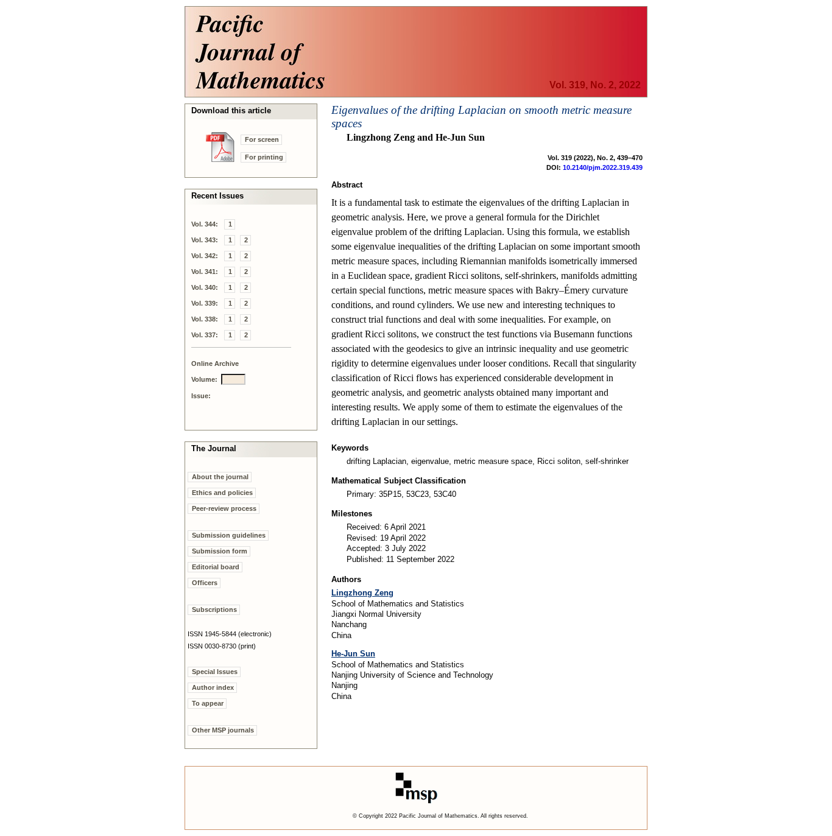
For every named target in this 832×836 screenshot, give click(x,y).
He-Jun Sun (353, 653)
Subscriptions (214, 609)
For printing (264, 157)
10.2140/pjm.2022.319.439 (603, 167)
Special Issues (215, 671)
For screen (262, 139)
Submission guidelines (229, 535)
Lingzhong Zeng (362, 592)
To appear (208, 703)
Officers (204, 582)
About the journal (220, 476)
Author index (213, 687)
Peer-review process (224, 508)
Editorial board (215, 567)
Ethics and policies (222, 492)
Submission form (219, 551)
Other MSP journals (223, 730)
